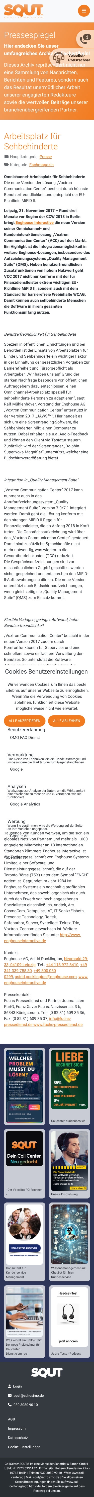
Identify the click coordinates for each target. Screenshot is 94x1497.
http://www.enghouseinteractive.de (42, 938)
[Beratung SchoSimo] (24, 1234)
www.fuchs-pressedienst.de (58, 1025)
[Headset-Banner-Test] (69, 1317)
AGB (11, 1419)
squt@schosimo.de (29, 1395)
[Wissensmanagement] (69, 1234)
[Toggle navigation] (84, 11)
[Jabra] (69, 1161)
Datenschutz (18, 1437)
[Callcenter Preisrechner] (24, 1312)
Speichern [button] (15, 857)
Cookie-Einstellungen (24, 1447)
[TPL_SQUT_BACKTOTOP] (47, 1491)
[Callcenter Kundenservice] (69, 1079)
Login (17, 1386)
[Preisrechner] (24, 1148)
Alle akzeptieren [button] (24, 720)
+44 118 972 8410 (62, 965)
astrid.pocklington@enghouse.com (46, 977)
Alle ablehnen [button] (66, 720)
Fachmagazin (41, 165)
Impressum (17, 1428)
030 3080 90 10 (26, 1404)
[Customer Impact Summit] (24, 1086)
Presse (46, 157)
